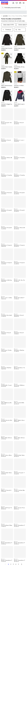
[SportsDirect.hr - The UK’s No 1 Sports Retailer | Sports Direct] (4, 2)
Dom (10, 15)
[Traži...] (2, 7)
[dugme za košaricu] (20, 3)
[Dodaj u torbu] (11, 39)
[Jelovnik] (23, 3)
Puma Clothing (19, 15)
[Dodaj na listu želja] (11, 35)
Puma (13, 15)
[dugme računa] (13, 3)
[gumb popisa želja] (16, 3)
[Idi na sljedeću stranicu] (21, 564)
